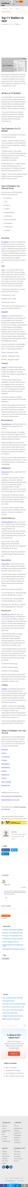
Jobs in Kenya (17, 1154)
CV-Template (5, 756)
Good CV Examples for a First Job (10, 941)
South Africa (11, 2)
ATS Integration (17, 1135)
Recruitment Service (18, 1128)
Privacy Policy (16, 1178)
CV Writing (4, 1136)
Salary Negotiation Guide (8, 1000)
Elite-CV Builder (6, 782)
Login (16, 1)
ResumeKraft (5, 785)
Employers (17, 8)
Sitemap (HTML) (6, 1156)
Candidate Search (17, 1133)
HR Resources (17, 1137)
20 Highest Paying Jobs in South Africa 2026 (13, 1016)
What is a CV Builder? (11, 1067)
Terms (22, 1178)
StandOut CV (5, 774)
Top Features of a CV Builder (13, 1070)
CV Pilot (4, 1128)
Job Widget (4, 1151)
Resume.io (4, 749)
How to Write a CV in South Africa (11, 796)
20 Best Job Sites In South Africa (10, 1013)
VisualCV (4, 367)
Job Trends (4, 1138)
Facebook (6, 850)
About (6, 1178)
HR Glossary (16, 1140)
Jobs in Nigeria (17, 1156)
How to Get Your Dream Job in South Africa (13, 997)
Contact (10, 1178)
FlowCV (4, 753)
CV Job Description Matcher (6, 1131)
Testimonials (4, 1158)
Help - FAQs (5, 1161)
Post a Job (16, 1126)
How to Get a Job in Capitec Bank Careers (12, 935)
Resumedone (5, 767)
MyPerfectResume (7, 522)
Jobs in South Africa (18, 1158)
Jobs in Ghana (17, 1151)
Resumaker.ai (5, 764)
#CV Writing (5, 958)
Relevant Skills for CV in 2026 (10, 800)
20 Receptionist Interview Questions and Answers (14, 949)
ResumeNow (5, 564)
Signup (20, 1)
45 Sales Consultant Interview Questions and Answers (13, 945)
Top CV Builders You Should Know (15, 1073)
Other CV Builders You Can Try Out (15, 1076)
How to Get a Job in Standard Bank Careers (13, 932)
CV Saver (4, 760)
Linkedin (6, 854)
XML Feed (4, 1154)
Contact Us (14, 1053)
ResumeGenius (6, 424)
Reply (6, 897)
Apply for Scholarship (6, 11)
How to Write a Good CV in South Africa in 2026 (14, 1003)
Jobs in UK (16, 1161)
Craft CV (4, 778)
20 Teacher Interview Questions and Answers (13, 938)
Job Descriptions (17, 1142)
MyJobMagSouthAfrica (14, 1183)
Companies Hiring (6, 1141)
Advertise (4, 1163)
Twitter (15, 850)
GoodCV (4, 771)
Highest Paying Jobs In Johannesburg (11, 1019)
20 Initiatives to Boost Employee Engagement (13, 929)
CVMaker (4, 689)
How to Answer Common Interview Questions (13, 1010)
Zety (2, 270)
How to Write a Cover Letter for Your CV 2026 (13, 1006)
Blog (11, 8)
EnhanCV (4, 316)
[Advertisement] (14, 42)
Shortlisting (16, 1130)
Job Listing (4, 1126)
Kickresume (5, 472)
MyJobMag (4, 8)
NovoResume (5, 614)
